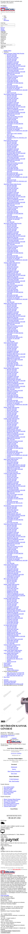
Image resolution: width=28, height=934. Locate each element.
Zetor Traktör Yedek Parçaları (11, 459)
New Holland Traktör (9, 787)
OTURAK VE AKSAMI (13, 88)
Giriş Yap (3, 46)
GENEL (9, 91)
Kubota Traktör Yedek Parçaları (11, 584)
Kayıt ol (3, 27)
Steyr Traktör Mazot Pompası (11, 800)
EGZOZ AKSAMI (11, 60)
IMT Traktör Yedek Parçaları (11, 578)
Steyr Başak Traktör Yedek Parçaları (12, 223)
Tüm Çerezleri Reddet (6, 931)
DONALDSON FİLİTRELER (14, 458)
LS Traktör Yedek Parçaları (10, 625)
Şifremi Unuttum (3, 29)
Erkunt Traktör (7, 794)
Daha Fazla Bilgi (5, 895)
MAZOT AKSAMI (12, 56)
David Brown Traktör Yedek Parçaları (13, 505)
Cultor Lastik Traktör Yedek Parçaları (13, 650)
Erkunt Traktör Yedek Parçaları (11, 368)
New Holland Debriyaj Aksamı (11, 803)
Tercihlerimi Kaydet (5, 932)
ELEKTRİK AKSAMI (12, 81)
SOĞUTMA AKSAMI (12, 57)
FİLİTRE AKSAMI (12, 59)
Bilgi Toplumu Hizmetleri (14, 771)
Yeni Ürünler (7, 664)
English (2, 7)
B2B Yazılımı (15, 869)
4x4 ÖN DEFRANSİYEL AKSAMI (16, 71)
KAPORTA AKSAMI (12, 77)
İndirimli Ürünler (8, 665)
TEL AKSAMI (10, 136)
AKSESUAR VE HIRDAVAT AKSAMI (17, 90)
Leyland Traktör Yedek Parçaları (12, 598)
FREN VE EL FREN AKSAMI (15, 76)
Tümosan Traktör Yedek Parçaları (12, 262)
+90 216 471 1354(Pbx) (16, 753)
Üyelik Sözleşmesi (14, 779)
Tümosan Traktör (8, 789)
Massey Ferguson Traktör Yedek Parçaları (14, 53)
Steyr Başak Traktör (9, 792)
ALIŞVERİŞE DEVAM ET (8, 735)
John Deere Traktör (8, 788)
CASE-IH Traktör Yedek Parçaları (12, 473)
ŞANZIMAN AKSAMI (13, 62)
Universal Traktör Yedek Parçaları (12, 644)
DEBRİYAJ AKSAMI (12, 63)
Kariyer (14, 769)
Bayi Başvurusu (6, 19)
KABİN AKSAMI (11, 78)
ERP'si (19, 869)
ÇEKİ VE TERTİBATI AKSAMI (15, 69)
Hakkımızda (10, 668)
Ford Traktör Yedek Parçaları (11, 140)
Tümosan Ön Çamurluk (9, 802)
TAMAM (14, 738)
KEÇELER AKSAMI (12, 85)
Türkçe (4, 5)
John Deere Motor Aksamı (10, 804)
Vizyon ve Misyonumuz (13, 670)
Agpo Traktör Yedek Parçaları (11, 653)
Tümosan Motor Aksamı (10, 806)
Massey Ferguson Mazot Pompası (12, 799)
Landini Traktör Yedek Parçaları (11, 418)
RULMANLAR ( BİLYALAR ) (15, 87)
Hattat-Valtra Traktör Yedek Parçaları (13, 303)
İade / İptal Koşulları (14, 781)
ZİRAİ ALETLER (11, 92)
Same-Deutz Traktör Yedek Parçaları (13, 524)
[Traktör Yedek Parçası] (8, 10)
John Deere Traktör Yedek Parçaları (12, 184)
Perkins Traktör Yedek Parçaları (11, 407)
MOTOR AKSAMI (12, 54)
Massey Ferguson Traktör (10, 791)
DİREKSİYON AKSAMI (13, 73)
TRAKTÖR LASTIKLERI (14, 651)
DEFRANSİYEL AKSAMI (14, 64)
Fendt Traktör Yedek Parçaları (11, 564)
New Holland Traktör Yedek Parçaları (13, 94)
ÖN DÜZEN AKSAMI (13, 70)
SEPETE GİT (4, 736)
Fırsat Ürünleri (7, 663)
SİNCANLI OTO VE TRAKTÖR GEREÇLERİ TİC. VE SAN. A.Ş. (15, 673)
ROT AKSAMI (11, 74)
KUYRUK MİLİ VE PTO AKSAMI (16, 66)
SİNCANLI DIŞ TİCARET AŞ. (15, 675)
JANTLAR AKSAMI (12, 80)
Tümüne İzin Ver (16, 931)
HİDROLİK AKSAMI (12, 67)
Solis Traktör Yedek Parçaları (11, 342)
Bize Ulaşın (6, 677)
